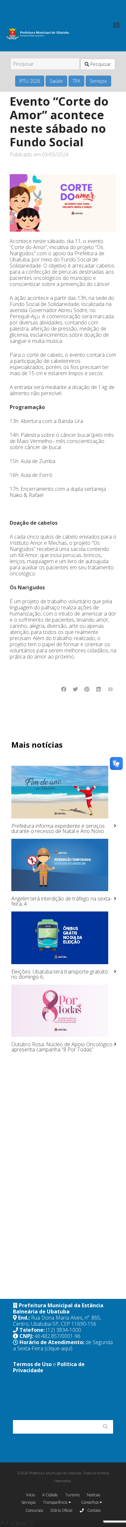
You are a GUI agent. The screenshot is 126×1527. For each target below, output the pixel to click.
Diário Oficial (61, 1510)
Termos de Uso (32, 1364)
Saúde (56, 81)
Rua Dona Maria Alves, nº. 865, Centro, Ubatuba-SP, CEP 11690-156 (57, 1320)
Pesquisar (100, 64)
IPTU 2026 (29, 81)
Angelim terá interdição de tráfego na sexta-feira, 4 (61, 901)
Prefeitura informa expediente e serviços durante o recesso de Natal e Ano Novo (58, 828)
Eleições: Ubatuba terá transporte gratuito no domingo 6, (59, 974)
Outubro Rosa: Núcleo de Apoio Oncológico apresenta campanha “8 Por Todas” (61, 1047)
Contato (93, 1510)
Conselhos (90, 1502)
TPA (76, 81)
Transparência (55, 1502)
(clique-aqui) (58, 1348)
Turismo (72, 1495)
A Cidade (50, 1495)
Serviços (98, 81)
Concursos (34, 1510)
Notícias (93, 1495)
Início (30, 1495)
